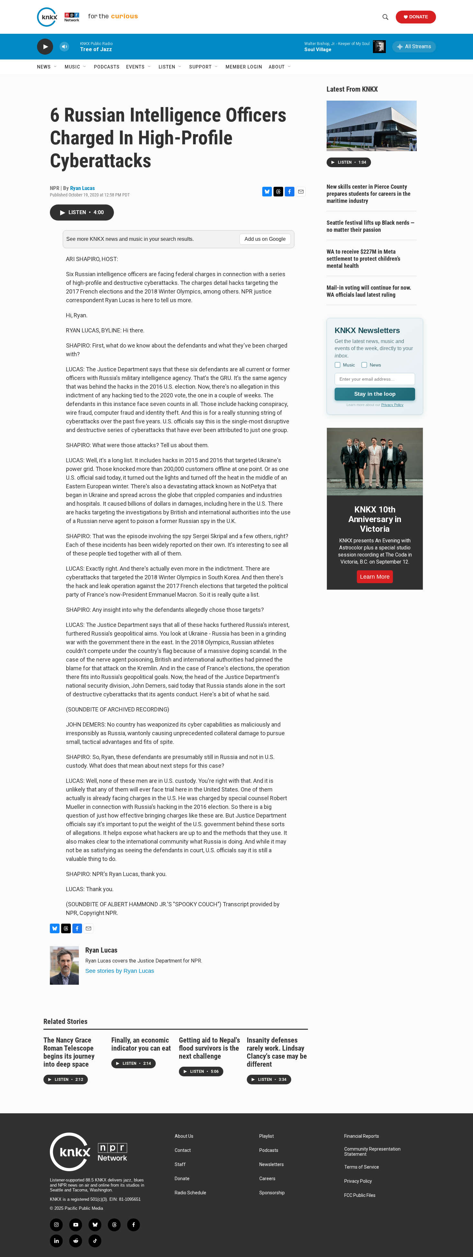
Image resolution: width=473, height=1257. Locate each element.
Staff (180, 1164)
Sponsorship (272, 1192)
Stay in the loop (374, 394)
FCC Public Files (360, 1195)
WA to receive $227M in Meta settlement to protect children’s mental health (363, 258)
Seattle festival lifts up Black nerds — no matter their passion (370, 226)
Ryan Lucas (82, 188)
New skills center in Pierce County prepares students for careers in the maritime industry (369, 193)
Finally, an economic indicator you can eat (141, 1044)
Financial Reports (361, 1136)
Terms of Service (361, 1167)
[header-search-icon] (385, 17)
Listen (167, 66)
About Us (184, 1136)
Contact (183, 1150)
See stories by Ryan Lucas (119, 971)
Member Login (244, 66)
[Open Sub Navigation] (55, 66)
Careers (267, 1178)
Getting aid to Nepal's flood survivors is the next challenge (209, 1048)
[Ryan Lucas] (64, 965)
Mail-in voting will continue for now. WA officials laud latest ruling (369, 291)
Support (200, 66)
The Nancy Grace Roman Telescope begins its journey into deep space (69, 1052)
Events (135, 66)
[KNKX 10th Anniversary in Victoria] (375, 461)
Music (72, 66)
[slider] (75, 46)
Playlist (266, 1136)
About (277, 66)
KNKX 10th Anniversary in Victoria (374, 519)
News (44, 66)
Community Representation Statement (372, 1152)
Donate (418, 16)
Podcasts (107, 66)
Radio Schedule (190, 1192)
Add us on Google (265, 239)
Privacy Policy (392, 405)
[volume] (64, 47)
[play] (45, 46)
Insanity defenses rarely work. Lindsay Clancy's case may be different (277, 1052)
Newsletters (271, 1164)
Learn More (375, 577)
